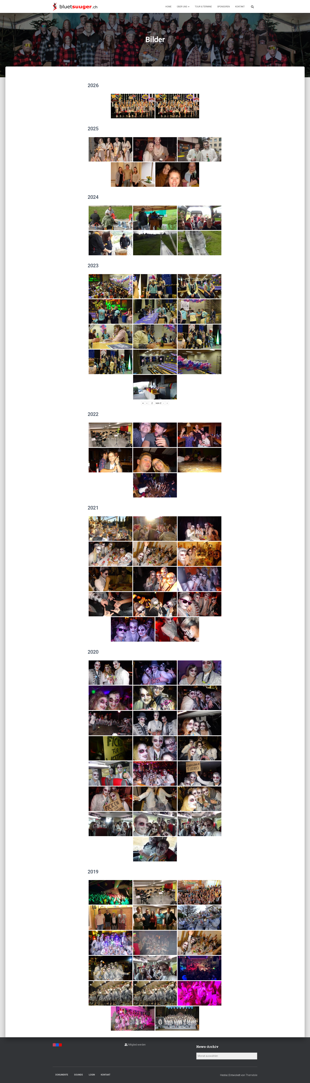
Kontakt (240, 6)
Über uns (182, 6)
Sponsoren (223, 6)
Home (168, 6)
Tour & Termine (203, 6)
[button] (188, 6)
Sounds (78, 1074)
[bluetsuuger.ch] (75, 6)
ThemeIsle (251, 1075)
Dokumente (61, 1074)
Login (92, 1074)
